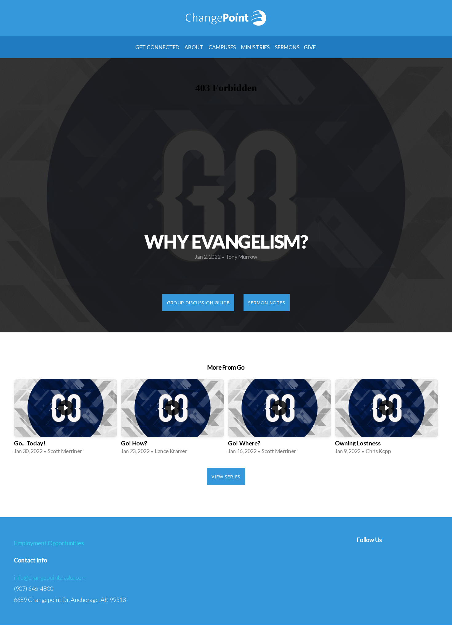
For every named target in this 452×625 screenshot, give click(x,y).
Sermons (287, 47)
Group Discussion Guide (198, 302)
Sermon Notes (266, 302)
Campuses (222, 47)
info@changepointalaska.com (50, 577)
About (194, 47)
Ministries (256, 47)
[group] (65, 419)
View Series (226, 476)
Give (310, 47)
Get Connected (157, 47)
